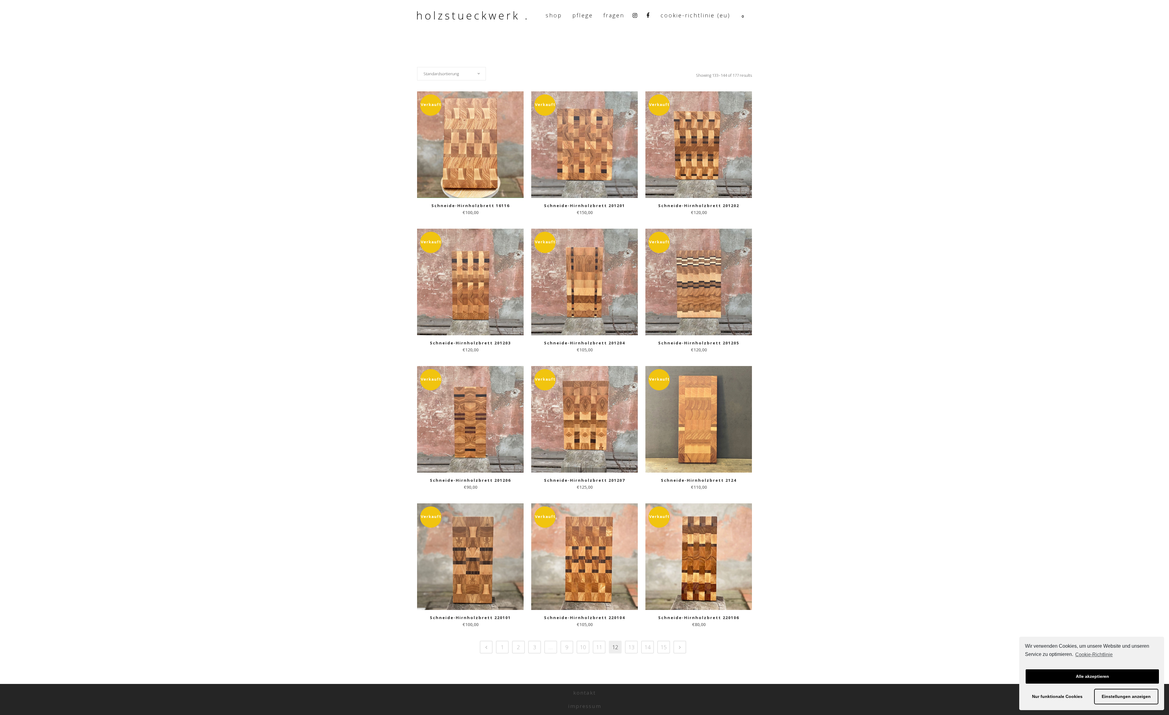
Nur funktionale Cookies (1057, 696)
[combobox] (451, 73)
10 (583, 647)
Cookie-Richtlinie (1094, 654)
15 (664, 647)
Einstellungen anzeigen (1126, 696)
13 (631, 647)
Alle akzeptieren (1092, 676)
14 (647, 647)
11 (599, 647)
